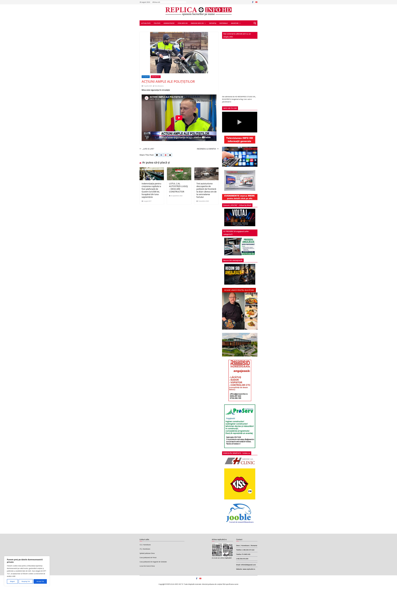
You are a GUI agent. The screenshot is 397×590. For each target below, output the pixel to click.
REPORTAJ (212, 23)
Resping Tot (26, 581)
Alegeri (12, 581)
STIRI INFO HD (183, 23)
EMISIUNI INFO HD (197, 23)
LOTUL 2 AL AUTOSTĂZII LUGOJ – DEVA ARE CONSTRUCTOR (178, 187)
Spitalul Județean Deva (147, 553)
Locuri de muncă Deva (147, 566)
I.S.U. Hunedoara (145, 545)
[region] (27, 571)
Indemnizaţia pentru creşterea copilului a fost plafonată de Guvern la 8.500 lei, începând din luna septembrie (151, 190)
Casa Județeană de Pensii (148, 557)
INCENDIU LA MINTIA (206, 149)
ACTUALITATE (146, 23)
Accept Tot (40, 581)
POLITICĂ (157, 23)
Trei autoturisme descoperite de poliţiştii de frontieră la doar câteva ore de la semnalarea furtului (206, 190)
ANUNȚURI (234, 23)
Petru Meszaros (159, 86)
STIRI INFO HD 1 (156, 76)
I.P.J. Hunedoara (145, 549)
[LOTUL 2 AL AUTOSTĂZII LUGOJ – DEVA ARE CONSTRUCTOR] (179, 169)
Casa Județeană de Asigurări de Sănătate (153, 562)
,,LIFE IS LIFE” (148, 149)
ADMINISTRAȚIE (169, 23)
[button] (205, 23)
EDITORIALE (223, 23)
